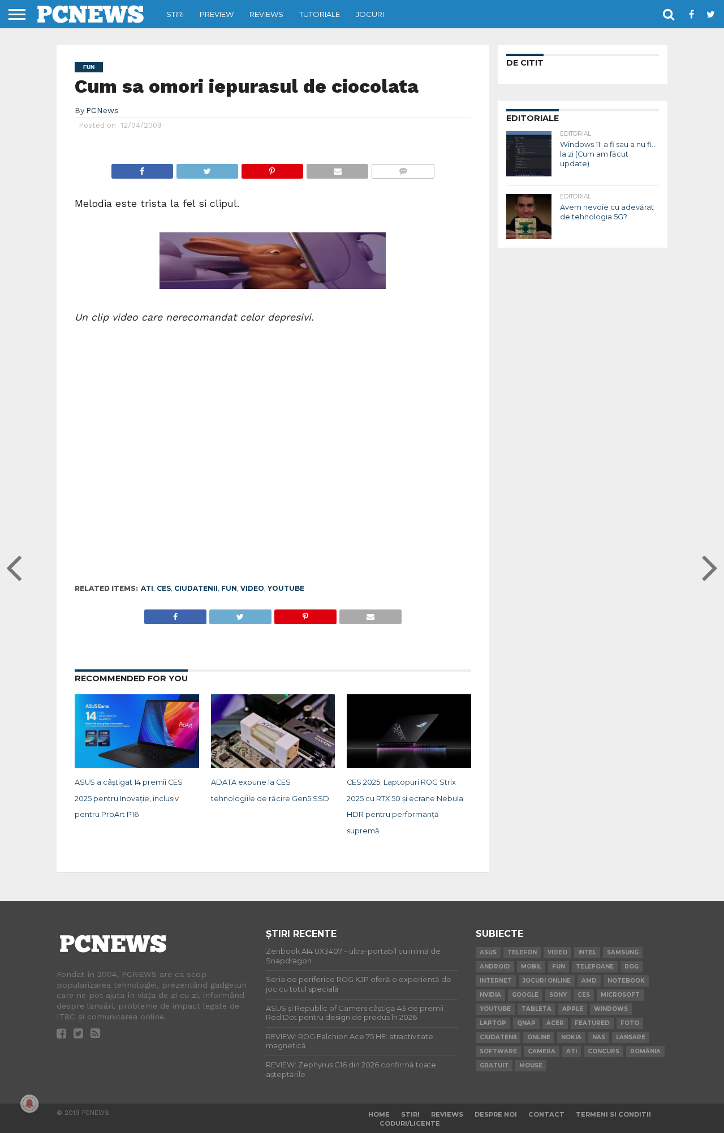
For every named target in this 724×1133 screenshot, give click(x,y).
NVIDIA (490, 994)
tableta (536, 1009)
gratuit (494, 1065)
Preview (217, 14)
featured (592, 1023)
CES (164, 588)
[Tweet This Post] (207, 168)
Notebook (626, 980)
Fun (229, 588)
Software (498, 1051)
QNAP (526, 1023)
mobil (531, 966)
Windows (611, 1009)
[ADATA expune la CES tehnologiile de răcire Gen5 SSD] (273, 765)
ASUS (488, 952)
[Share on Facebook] (142, 168)
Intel (587, 952)
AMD (589, 980)
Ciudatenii (196, 588)
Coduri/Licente (410, 1123)
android (495, 966)
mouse (530, 1065)
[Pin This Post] (272, 168)
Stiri (175, 14)
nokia (571, 1037)
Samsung (623, 952)
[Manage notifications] (29, 1104)
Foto (629, 1023)
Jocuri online (547, 980)
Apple (572, 1009)
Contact (546, 1114)
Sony (558, 994)
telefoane (595, 966)
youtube (286, 588)
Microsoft (620, 994)
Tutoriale (319, 14)
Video (252, 588)
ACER (555, 1023)
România (645, 1051)
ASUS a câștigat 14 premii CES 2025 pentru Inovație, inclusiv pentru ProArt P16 (129, 798)
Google (525, 994)
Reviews (266, 14)
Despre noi (496, 1114)
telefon (522, 952)
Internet (496, 980)
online (538, 1037)
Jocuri (370, 14)
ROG (631, 966)
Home (379, 1114)
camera (541, 1051)
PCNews (102, 110)
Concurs (603, 1051)
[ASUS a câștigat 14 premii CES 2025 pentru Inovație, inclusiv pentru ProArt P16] (137, 765)
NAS (598, 1037)
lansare (630, 1037)
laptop (493, 1023)
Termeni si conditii (613, 1114)
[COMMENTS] (402, 168)
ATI (147, 588)
